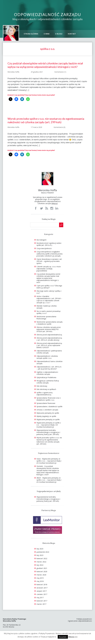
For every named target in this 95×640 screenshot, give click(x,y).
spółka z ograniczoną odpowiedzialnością (44, 393)
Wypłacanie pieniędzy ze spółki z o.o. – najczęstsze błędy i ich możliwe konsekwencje (48, 425)
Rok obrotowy (41, 386)
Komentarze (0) (59, 127)
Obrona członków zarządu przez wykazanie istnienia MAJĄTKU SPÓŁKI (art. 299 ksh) (48, 329)
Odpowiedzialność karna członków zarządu (49, 362)
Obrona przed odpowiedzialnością (49, 335)
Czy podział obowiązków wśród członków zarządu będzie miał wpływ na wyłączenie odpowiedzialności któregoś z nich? (45, 65)
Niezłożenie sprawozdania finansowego (46, 317)
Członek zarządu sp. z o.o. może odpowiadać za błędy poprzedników (48, 268)
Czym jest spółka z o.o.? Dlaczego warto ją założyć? (49, 286)
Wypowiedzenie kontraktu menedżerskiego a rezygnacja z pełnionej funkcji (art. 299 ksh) (48, 432)
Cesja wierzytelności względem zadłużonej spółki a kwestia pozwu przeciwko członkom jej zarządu (49, 254)
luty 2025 (39, 549)
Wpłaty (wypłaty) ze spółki (46, 416)
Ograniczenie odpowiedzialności (80, 621)
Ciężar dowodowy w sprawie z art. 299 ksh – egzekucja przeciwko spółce (49, 261)
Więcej (54, 203)
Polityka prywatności (84, 619)
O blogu (58, 34)
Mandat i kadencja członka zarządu (46, 307)
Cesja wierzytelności (44, 248)
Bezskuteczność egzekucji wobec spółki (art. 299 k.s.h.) (49, 244)
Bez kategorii (41, 240)
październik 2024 (42, 552)
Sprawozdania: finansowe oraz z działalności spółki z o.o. (48, 399)
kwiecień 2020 (41, 571)
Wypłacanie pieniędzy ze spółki (48, 419)
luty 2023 (39, 555)
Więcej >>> (73, 636)
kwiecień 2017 (41, 601)
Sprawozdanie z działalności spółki (49, 406)
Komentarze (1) (60, 72)
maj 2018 (40, 581)
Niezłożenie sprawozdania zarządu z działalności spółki (49, 323)
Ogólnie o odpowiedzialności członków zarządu (47, 373)
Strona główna (31, 34)
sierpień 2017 (41, 591)
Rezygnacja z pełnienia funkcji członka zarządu (47, 382)
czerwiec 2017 (41, 594)
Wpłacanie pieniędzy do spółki (47, 413)
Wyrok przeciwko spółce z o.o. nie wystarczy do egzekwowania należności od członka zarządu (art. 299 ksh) (46, 120)
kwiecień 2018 (41, 584)
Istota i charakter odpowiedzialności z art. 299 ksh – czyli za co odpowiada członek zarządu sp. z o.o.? (49, 299)
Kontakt (72, 34)
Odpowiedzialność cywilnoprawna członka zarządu (49, 352)
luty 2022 (39, 565)
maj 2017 (40, 597)
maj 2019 (40, 578)
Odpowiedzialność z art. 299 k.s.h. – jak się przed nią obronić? (49, 368)
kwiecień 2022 (41, 558)
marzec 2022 (41, 562)
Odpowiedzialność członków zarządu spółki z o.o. (47, 357)
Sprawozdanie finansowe (45, 403)
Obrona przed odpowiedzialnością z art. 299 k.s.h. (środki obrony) (49, 339)
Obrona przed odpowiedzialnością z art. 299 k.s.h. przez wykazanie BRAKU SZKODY (49, 345)
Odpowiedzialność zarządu (47, 14)
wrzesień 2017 (41, 588)
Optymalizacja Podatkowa (46, 377)
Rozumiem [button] (62, 637)
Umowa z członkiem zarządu (47, 410)
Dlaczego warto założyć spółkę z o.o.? (48, 292)
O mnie (47, 34)
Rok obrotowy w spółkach (46, 389)
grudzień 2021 (41, 568)
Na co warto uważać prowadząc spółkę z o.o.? (48, 312)
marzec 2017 (41, 604)
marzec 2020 (41, 575)
